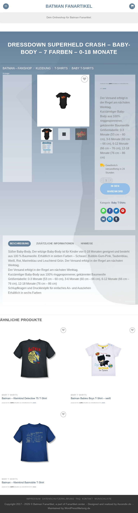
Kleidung (43, 68)
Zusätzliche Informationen (55, 243)
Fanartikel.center (75, 504)
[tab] (19, 243)
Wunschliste (103, 499)
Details (104, 88)
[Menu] (6, 6)
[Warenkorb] (132, 6)
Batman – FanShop (17, 68)
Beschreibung (19, 243)
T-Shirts (61, 68)
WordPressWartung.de (77, 508)
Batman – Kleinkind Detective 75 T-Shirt (24, 398)
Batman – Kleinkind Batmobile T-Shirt (23, 482)
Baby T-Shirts (83, 68)
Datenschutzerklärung (58, 499)
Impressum (33, 499)
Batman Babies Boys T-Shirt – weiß (91, 398)
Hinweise (87, 243)
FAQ (78, 499)
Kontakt (87, 499)
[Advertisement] (17, 128)
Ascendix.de (124, 504)
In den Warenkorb (115, 189)
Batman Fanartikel (69, 6)
